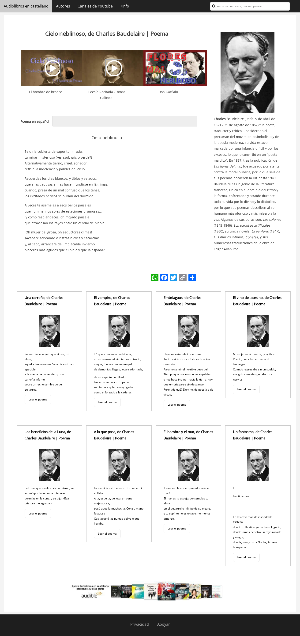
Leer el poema (38, 399)
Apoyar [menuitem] (163, 624)
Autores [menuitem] (63, 6)
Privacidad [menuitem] (139, 624)
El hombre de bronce (45, 92)
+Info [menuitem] (124, 6)
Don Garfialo (168, 92)
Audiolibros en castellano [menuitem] (26, 6)
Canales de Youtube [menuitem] (95, 6)
